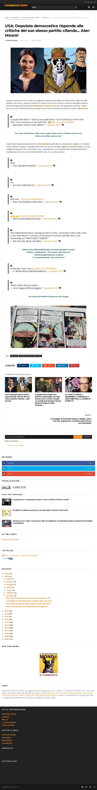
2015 (6, 619)
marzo (9, 590)
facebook (87, 437)
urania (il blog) (8, 725)
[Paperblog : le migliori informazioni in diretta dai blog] (8, 560)
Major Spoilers (52, 695)
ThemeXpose (14, 787)
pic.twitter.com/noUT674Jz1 (32, 216)
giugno (10, 582)
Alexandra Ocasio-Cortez (31, 17)
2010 (6, 633)
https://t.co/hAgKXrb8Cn (32, 199)
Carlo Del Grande (9, 735)
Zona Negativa (40, 695)
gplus (49, 474)
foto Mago (6, 737)
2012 (6, 628)
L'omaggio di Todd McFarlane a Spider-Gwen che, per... (29, 601)
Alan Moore (15, 17)
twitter (49, 468)
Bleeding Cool (50, 693)
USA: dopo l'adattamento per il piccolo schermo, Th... (28, 598)
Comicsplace (87, 693)
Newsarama (30, 695)
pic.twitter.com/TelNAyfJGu (44, 268)
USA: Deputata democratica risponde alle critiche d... (28, 604)
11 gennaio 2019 (53, 124)
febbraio (10, 593)
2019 (6, 576)
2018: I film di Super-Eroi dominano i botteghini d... (27, 606)
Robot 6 (22, 695)
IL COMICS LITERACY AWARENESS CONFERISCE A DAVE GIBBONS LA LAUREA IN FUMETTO (77, 398)
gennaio (10, 596)
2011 (6, 630)
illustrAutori (7, 740)
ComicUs (5, 717)
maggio (10, 584)
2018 (6, 611)
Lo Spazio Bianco (9, 722)
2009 (6, 636)
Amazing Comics (9, 714)
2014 (6, 622)
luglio (9, 579)
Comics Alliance (61, 693)
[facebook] (85, 2)
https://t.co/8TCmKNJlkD (62, 122)
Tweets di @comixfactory (10, 539)
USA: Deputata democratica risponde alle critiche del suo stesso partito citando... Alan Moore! (17, 398)
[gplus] (91, 2)
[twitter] (88, 2)
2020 (6, 573)
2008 (6, 639)
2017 (6, 614)
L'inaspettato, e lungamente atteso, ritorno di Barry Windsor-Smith (41, 499)
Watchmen (45, 17)
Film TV (5, 719)
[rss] (94, 2)
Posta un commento (16, 445)
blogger (78, 437)
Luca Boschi (7, 743)
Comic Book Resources (10, 695)
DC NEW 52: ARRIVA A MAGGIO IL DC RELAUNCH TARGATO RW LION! (40, 510)
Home (7, 17)
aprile (9, 587)
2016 (6, 616)
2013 (6, 625)
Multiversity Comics (75, 693)
